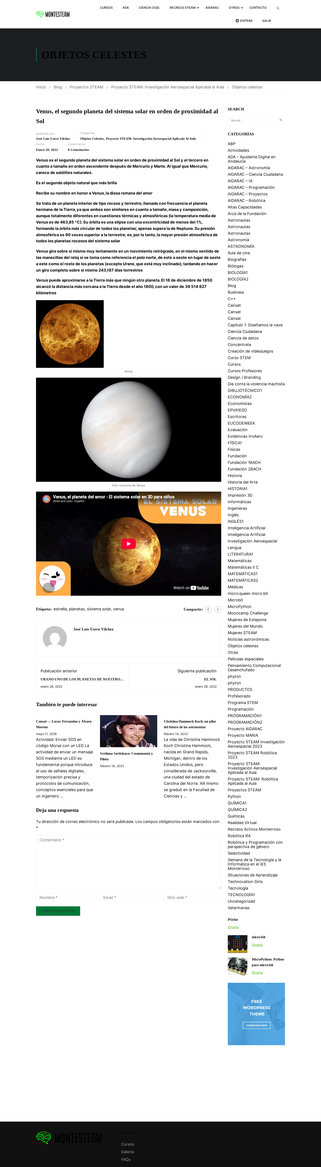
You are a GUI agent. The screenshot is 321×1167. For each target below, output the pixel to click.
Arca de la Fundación (247, 213)
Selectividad (239, 853)
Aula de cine (239, 253)
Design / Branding (244, 377)
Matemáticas (240, 560)
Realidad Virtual (242, 822)
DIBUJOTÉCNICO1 (245, 390)
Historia (235, 475)
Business (236, 292)
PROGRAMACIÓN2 (245, 722)
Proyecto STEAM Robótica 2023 (252, 754)
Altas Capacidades (245, 207)
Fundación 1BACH (244, 462)
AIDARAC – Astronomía (249, 167)
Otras (233, 652)
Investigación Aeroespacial (252, 541)
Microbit (235, 600)
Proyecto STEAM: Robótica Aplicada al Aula (253, 781)
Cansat (234, 305)
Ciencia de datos (243, 338)
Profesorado (239, 696)
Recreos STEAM (183, 7)
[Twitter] (218, 609)
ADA (126, 7)
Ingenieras (237, 508)
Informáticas (239, 501)
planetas (77, 609)
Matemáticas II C (243, 567)
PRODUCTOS (240, 689)
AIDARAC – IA (240, 181)
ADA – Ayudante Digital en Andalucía (252, 159)
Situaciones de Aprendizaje (253, 875)
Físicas (234, 449)
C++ (232, 298)
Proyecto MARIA (243, 735)
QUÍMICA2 (237, 809)
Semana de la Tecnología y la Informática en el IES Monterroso (254, 864)
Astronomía (238, 240)
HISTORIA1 (237, 488)
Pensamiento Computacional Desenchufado (254, 667)
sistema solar (99, 609)
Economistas (240, 403)
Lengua (234, 547)
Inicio (41, 87)
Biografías (237, 259)
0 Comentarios (78, 149)
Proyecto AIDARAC (245, 728)
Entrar (246, 20)
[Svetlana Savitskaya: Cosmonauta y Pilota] (128, 730)
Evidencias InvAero (245, 436)
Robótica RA (239, 835)
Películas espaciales (246, 659)
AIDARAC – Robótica (246, 200)
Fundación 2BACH (244, 469)
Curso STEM (239, 357)
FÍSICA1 (235, 443)
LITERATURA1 (240, 554)
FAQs (126, 1159)
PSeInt (233, 919)
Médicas (235, 587)
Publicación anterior (59, 671)
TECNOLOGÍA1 (241, 894)
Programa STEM (243, 702)
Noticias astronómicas (248, 639)
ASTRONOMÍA (241, 246)
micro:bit (258, 937)
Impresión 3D (240, 495)
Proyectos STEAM (86, 87)
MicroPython (240, 606)
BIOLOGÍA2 (238, 279)
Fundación (237, 456)
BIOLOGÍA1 (238, 272)
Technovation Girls (245, 881)
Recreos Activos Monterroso (254, 829)
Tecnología (238, 888)
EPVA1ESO (237, 410)
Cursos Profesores (245, 370)
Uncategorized (241, 901)
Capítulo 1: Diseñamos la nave (255, 325)
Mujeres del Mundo (245, 626)
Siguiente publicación (197, 671)
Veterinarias (239, 907)
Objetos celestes (247, 87)
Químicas (236, 816)
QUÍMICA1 (237, 803)
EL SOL (210, 679)
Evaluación (238, 429)
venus (118, 609)
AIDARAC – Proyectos (248, 194)
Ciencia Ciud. (149, 7)
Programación (241, 709)
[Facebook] (208, 609)
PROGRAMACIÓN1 (245, 715)
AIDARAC (212, 7)
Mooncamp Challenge (248, 613)
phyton (234, 676)
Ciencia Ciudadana (245, 331)
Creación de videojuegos (250, 351)
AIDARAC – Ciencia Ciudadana (255, 174)
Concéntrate (239, 344)
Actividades (238, 150)
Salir (266, 20)
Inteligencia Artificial (246, 528)
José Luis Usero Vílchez (53, 138)
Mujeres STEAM (242, 632)
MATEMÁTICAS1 (242, 573)
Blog (58, 87)
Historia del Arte (243, 482)
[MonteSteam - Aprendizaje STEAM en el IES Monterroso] (52, 14)
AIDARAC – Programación (251, 187)
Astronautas (239, 220)
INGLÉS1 (235, 521)
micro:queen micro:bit (248, 593)
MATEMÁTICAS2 (243, 580)
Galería (127, 1152)
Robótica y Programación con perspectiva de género (255, 844)
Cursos (106, 7)
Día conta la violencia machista (256, 384)
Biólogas (235, 266)
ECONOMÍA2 (240, 397)
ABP (231, 143)
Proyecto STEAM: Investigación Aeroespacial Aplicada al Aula (167, 87)
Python (234, 796)
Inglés (233, 515)
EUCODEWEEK (241, 423)
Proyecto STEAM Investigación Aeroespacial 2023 (256, 744)
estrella (60, 609)
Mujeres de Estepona (247, 619)
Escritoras (237, 416)
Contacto (258, 7)
